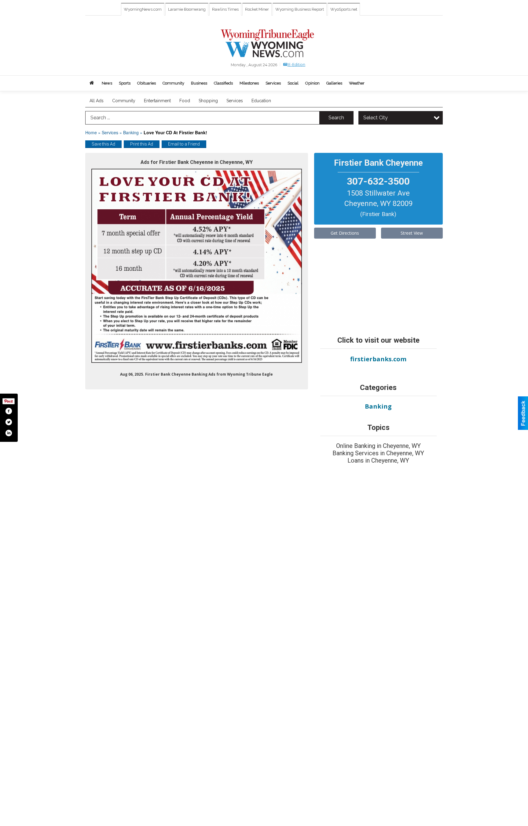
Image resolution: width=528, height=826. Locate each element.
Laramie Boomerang (187, 9)
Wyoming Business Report (299, 9)
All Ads (97, 100)
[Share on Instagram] (9, 433)
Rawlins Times (225, 9)
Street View (412, 233)
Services (234, 100)
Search (336, 118)
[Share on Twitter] (9, 422)
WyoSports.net (343, 9)
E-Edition (296, 64)
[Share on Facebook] (9, 411)
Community (123, 100)
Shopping (208, 100)
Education (261, 100)
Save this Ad (103, 144)
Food (184, 100)
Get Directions (345, 233)
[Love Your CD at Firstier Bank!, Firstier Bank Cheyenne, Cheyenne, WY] (196, 266)
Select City (375, 118)
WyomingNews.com (143, 9)
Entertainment (157, 100)
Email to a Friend (184, 144)
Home (91, 132)
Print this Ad (141, 144)
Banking (131, 132)
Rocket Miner (257, 9)
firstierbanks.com (378, 359)
